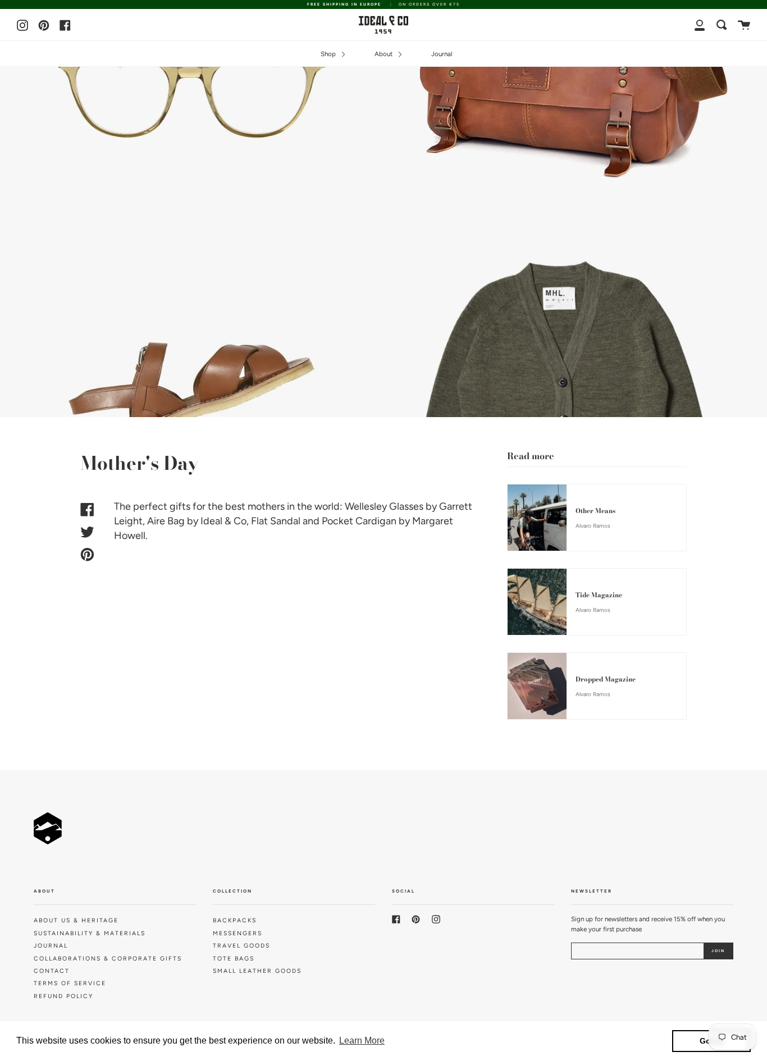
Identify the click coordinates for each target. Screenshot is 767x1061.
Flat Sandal (275, 521)
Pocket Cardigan (359, 521)
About (384, 54)
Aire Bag (166, 521)
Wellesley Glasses (384, 506)
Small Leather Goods (257, 971)
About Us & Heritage (76, 920)
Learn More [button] (362, 1040)
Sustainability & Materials (89, 933)
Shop (329, 54)
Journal (442, 54)
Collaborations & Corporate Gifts (108, 958)
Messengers (237, 933)
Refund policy (63, 996)
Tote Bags (233, 958)
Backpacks (235, 920)
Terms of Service (70, 983)
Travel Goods (241, 945)
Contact (52, 971)
